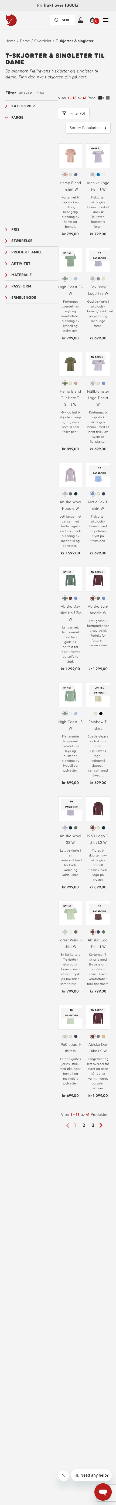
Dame (25, 41)
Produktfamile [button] (27, 252)
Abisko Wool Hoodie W (70, 505)
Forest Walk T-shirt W (70, 943)
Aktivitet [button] (20, 263)
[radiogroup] (70, 174)
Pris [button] (15, 229)
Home (10, 41)
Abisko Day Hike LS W (98, 1047)
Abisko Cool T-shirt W (98, 943)
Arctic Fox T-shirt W (98, 505)
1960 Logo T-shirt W (70, 1047)
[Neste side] (103, 1125)
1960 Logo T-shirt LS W (98, 839)
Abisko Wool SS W (70, 839)
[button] (93, 20)
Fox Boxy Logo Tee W (98, 290)
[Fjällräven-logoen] (22, 20)
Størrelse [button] (21, 241)
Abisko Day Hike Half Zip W (70, 613)
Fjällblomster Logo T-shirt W (98, 398)
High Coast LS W (70, 725)
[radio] (65, 174)
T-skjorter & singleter (75, 41)
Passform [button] (21, 286)
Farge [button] (17, 117)
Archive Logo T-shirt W (98, 186)
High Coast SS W (70, 290)
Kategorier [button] (23, 106)
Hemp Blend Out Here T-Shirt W (70, 398)
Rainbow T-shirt (98, 725)
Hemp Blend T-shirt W (70, 186)
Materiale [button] (21, 275)
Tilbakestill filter (31, 93)
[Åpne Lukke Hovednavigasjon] (106, 20)
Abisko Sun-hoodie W (98, 609)
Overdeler (42, 41)
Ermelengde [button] (23, 297)
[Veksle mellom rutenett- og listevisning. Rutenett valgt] (104, 98)
